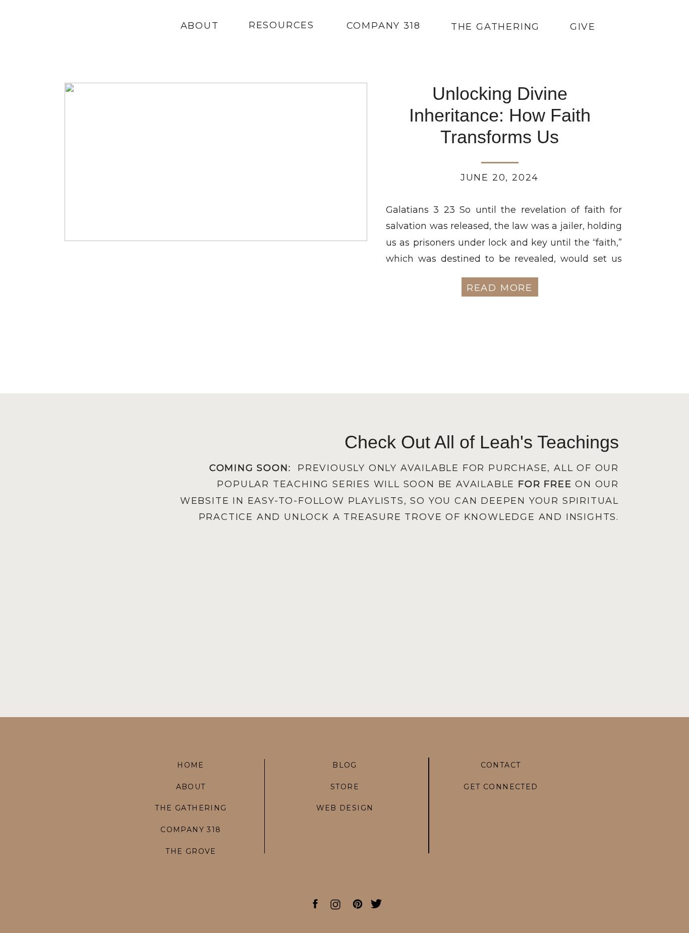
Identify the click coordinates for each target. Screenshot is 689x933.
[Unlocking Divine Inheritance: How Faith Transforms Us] (216, 162)
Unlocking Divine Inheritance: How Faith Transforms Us (500, 115)
